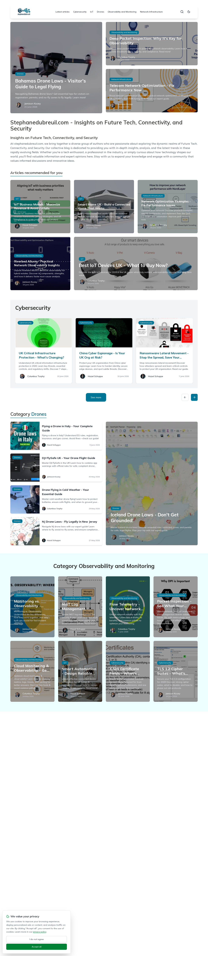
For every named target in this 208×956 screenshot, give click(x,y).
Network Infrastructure (151, 11)
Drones (100, 11)
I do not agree (36, 939)
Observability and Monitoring (122, 11)
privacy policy (39, 931)
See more (96, 397)
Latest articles (63, 11)
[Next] (194, 397)
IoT (91, 11)
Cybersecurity (79, 11)
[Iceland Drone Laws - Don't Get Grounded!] (152, 483)
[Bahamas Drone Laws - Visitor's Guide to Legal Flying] (56, 67)
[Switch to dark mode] (189, 11)
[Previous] (185, 397)
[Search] (182, 11)
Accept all (36, 946)
